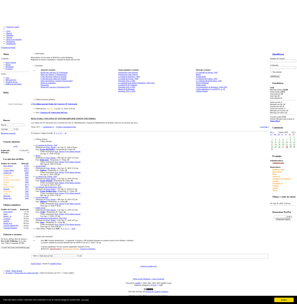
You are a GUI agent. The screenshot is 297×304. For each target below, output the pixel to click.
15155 (26, 166)
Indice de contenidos (48, 83)
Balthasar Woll (8, 187)
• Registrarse (10, 42)
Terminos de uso (12, 82)
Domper (6, 189)
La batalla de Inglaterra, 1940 (129, 77)
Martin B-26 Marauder (126, 89)
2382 (27, 198)
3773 (27, 189)
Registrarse (10, 67)
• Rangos (9, 37)
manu (5, 214)
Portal (8, 271)
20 (283, 144)
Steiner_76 (7, 216)
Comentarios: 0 (48, 127)
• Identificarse (11, 44)
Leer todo (264, 127)
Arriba (73, 127)
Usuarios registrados (87, 249)
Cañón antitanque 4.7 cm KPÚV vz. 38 (210, 89)
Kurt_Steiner (8, 166)
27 (283, 147)
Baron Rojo (7, 191)
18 (276, 144)
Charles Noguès (202, 91)
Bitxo (5, 184)
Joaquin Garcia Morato (11, 180)
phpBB (137, 283)
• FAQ (8, 31)
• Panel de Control (12, 27)
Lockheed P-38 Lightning (127, 85)
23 (294, 144)
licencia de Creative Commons (157, 292)
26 (279, 147)
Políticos (43, 170)
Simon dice (7, 198)
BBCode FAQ (11, 80)
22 (290, 144)
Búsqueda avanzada (8, 133)
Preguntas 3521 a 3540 (126, 91)
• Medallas (9, 35)
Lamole (275, 181)
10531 (26, 170)
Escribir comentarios (63, 127)
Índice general (11, 62)
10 (272, 142)
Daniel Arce (7, 223)
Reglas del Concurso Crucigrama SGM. (55, 87)
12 (279, 142)
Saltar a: (36, 256)
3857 (27, 187)
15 (290, 142)
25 (276, 147)
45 (65, 133)
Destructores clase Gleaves (128, 75)
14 (287, 142)
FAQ (7, 78)
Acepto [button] (284, 300)
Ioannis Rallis (201, 77)
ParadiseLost (8, 175)
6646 (27, 182)
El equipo (9, 69)
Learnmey (7, 219)
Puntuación (45, 85)
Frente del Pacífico (47, 149)
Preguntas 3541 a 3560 (126, 87)
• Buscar (9, 33)
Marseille (6, 196)
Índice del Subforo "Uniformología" (54, 75)
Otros (42, 222)
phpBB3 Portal (55, 264)
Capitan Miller (8, 170)
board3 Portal (36, 264)
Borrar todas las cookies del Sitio (26, 273)
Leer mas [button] (85, 300)
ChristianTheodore (10, 228)
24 (272, 147)
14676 (26, 168)
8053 (27, 177)
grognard (6, 168)
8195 (27, 175)
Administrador (278, 163)
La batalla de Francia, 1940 (128, 79)
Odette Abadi (201, 85)
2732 (27, 194)
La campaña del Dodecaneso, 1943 (209, 81)
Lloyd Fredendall (202, 83)
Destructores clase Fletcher (128, 72)
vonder (5, 194)
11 (275, 142)
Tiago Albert (8, 212)
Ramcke (6, 182)
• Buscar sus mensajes (14, 39)
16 (294, 142)
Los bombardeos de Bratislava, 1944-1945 (211, 87)
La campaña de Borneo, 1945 (207, 72)
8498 (27, 173)
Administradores (56, 249)
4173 (27, 184)
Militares (43, 202)
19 (279, 144)
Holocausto (44, 160)
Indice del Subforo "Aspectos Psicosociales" (57, 81)
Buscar (8, 65)
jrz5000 (15, 146)
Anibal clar (7, 173)
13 (283, 142)
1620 (73, 229)
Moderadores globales (71, 249)
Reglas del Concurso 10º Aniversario (54, 72)
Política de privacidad (13, 84)
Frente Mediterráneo (48, 191)
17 (272, 144)
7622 (27, 180)
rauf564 (6, 221)
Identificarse (278, 54)
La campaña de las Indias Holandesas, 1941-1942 (136, 83)
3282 (27, 191)
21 (287, 144)
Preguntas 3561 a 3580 (126, 81)
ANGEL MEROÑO (10, 226)
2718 (27, 196)
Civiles (42, 212)
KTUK (154, 285)
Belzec (198, 75)
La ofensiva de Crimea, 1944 (206, 79)
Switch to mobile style (148, 266)
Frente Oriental (46, 181)
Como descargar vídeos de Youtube (53, 77)
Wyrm (5, 177)
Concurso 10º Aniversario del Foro (53, 113)
